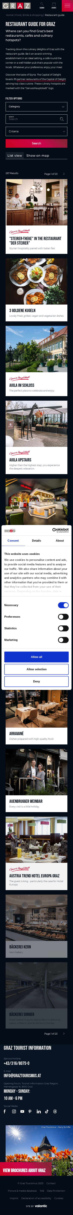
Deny (36, 681)
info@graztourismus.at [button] (22, 1075)
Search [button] (42, 8)
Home (9, 15)
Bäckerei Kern (20, 946)
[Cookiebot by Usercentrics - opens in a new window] (52, 530)
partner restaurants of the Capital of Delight (41, 79)
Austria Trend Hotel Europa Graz (34, 875)
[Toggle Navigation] (67, 6)
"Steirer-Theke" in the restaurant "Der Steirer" (35, 240)
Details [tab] (36, 540)
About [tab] (60, 540)
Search (36, 143)
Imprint (14, 1198)
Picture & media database (22, 1190)
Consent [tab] (13, 540)
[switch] (63, 617)
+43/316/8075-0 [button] (16, 1063)
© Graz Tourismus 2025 (30, 1183)
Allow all (36, 656)
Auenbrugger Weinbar (25, 801)
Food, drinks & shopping (29, 15)
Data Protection (56, 1190)
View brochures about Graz (24, 1170)
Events (54, 8)
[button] (6, 1111)
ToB (42, 1190)
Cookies (58, 1198)
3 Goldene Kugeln (22, 310)
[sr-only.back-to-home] (16, 6)
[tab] (15, 155)
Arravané (16, 733)
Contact (51, 1183)
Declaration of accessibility (36, 1198)
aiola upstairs (20, 459)
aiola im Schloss (21, 385)
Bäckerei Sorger (21, 1014)
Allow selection (37, 669)
